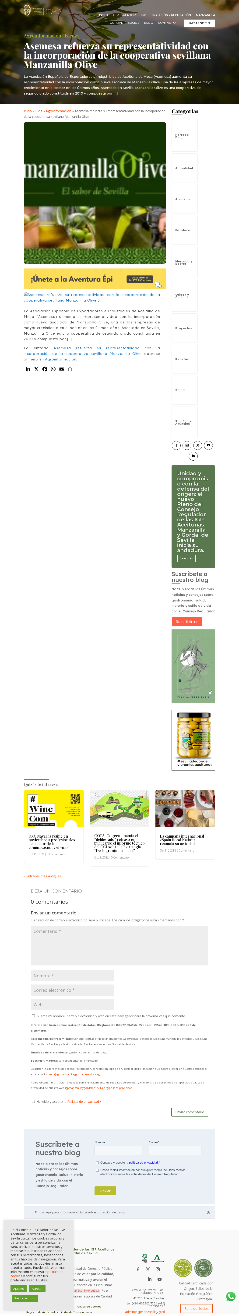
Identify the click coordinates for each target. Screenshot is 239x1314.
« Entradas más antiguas (42, 876)
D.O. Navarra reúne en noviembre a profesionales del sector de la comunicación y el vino (51, 842)
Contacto (167, 22)
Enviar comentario (189, 1112)
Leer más (186, 538)
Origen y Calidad (182, 296)
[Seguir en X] (197, 445)
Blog (148, 22)
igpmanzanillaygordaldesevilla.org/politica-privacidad (98, 1088)
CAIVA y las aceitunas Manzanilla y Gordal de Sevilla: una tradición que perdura (192, 512)
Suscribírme (187, 621)
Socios (133, 22)
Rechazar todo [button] (24, 1298)
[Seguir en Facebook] (176, 445)
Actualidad (184, 168)
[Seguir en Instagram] (187, 445)
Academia (183, 199)
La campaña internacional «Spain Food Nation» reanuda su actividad (182, 840)
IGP (143, 15)
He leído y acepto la (69, 1101)
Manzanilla (205, 15)
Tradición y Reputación (171, 15)
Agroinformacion (60, 359)
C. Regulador (124, 15)
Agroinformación (42, 35)
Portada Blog (182, 136)
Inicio (103, 15)
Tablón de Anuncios (183, 422)
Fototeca (182, 230)
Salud (180, 390)
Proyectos (183, 328)
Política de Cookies (88, 1306)
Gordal (116, 22)
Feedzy (72, 35)
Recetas (182, 359)
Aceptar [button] (37, 1289)
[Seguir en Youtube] (208, 445)
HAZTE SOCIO (199, 23)
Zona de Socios (196, 1308)
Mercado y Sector (183, 262)
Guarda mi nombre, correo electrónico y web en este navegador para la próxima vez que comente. (111, 1016)
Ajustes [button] (18, 1289)
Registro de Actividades (42, 1312)
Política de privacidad (83, 1101)
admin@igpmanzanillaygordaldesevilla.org (73, 1074)
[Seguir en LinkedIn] (193, 456)
